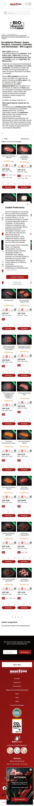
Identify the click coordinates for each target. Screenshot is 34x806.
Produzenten (11, 34)
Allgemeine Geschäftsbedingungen (17, 690)
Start (3, 34)
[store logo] (15, 4)
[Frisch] (9, 165)
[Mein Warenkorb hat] (29, 4)
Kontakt (17, 678)
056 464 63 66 (19, 761)
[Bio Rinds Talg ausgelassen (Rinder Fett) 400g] (24, 198)
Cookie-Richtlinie (11, 270)
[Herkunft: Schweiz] (7, 165)
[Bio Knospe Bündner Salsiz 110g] (8, 198)
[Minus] (3, 183)
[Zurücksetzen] (28, 13)
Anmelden (24, 652)
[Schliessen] (5, 13)
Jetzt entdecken (20, 799)
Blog (17, 701)
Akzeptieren (17, 277)
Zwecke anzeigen (17, 283)
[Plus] (14, 183)
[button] (26, 139)
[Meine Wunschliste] (26, 4)
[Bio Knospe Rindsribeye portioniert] (8, 149)
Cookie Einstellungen (17, 705)
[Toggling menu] (5, 4)
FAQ (17, 697)
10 (12, 161)
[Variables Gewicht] (12, 165)
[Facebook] (4, 788)
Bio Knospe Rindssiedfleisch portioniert (24, 157)
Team (17, 694)
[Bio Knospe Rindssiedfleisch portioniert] (24, 149)
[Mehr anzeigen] (14, 177)
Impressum (17, 682)
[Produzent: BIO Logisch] (15, 165)
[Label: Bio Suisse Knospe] (3, 165)
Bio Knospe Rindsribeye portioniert (8, 156)
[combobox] (17, 12)
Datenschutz (17, 686)
